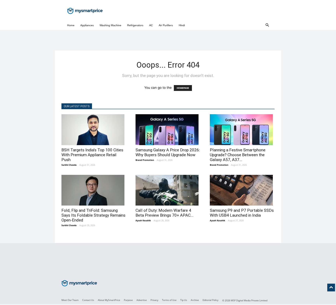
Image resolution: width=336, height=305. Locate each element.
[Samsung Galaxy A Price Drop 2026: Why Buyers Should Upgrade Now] (168, 129)
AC (151, 25)
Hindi (182, 25)
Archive (195, 300)
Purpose (128, 300)
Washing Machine (110, 25)
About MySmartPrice (109, 300)
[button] (267, 25)
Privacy (154, 300)
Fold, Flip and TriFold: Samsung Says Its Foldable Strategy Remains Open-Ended (93, 215)
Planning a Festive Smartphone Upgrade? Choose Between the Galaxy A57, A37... (237, 155)
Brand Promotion (145, 160)
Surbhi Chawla (69, 164)
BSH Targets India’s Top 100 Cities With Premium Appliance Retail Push (92, 155)
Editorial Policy (210, 300)
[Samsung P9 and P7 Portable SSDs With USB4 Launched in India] (242, 190)
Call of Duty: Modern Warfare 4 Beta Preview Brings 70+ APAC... (164, 213)
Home (70, 25)
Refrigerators (135, 25)
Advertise (141, 300)
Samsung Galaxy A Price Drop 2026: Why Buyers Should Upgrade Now (168, 152)
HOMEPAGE (183, 88)
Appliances (87, 25)
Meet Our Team (70, 300)
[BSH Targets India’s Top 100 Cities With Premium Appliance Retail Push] (93, 129)
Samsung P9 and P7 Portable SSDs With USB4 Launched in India (242, 213)
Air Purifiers (166, 25)
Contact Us (88, 300)
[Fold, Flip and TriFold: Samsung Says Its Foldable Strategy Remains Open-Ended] (93, 190)
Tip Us (183, 300)
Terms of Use (169, 300)
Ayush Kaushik (143, 220)
